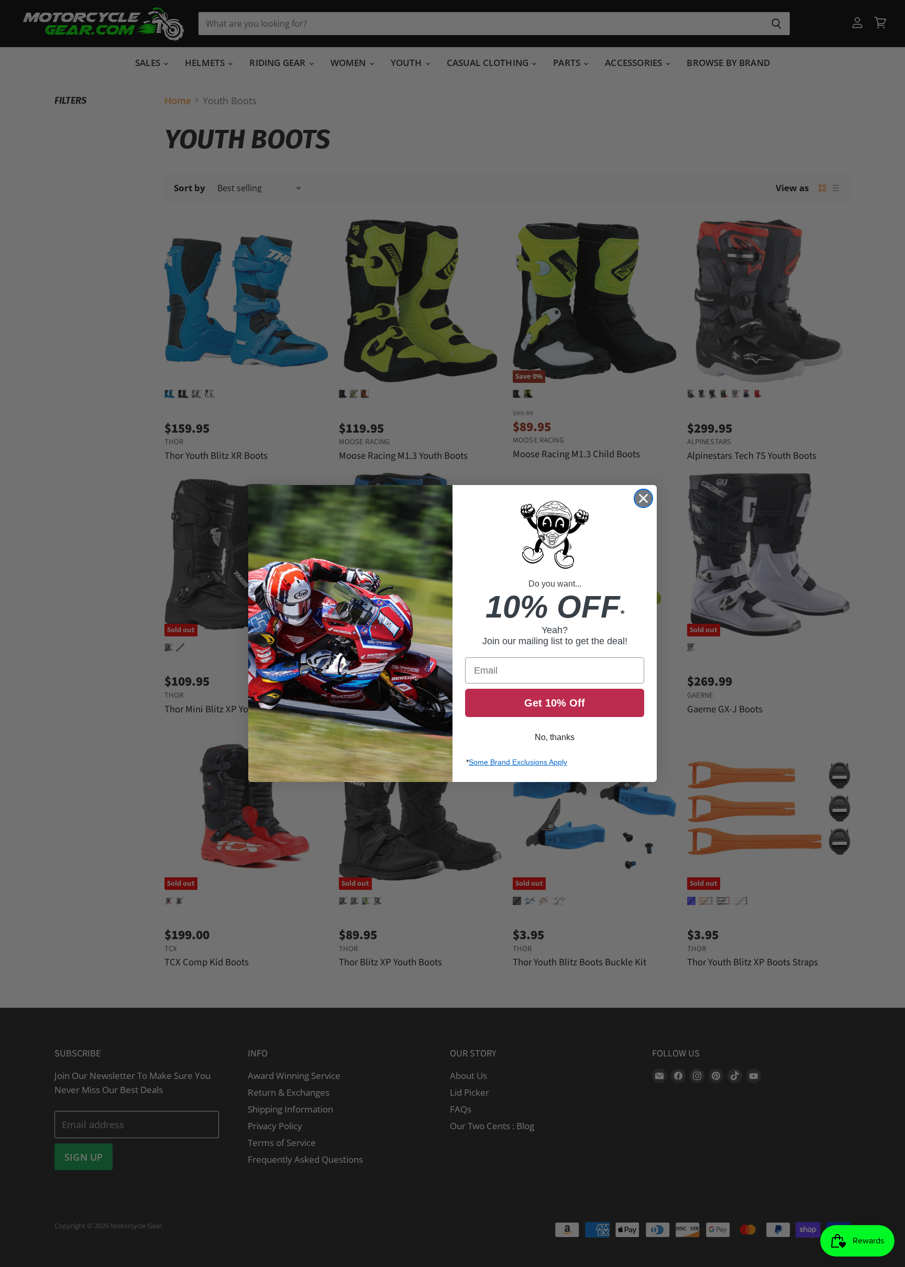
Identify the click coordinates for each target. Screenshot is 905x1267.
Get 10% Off (554, 703)
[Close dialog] (643, 498)
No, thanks (555, 737)
